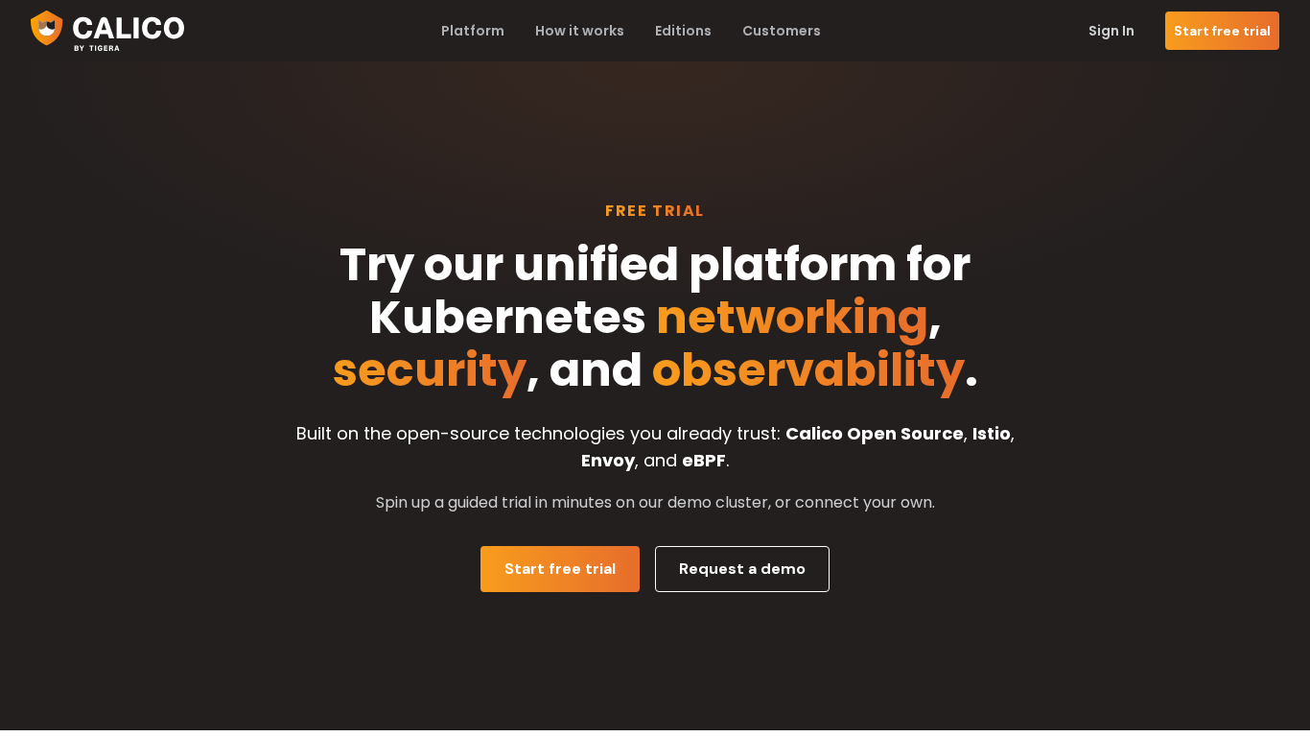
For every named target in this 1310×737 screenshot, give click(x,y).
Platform (472, 30)
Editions (683, 30)
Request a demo (742, 569)
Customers (781, 30)
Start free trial (1222, 30)
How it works (579, 30)
